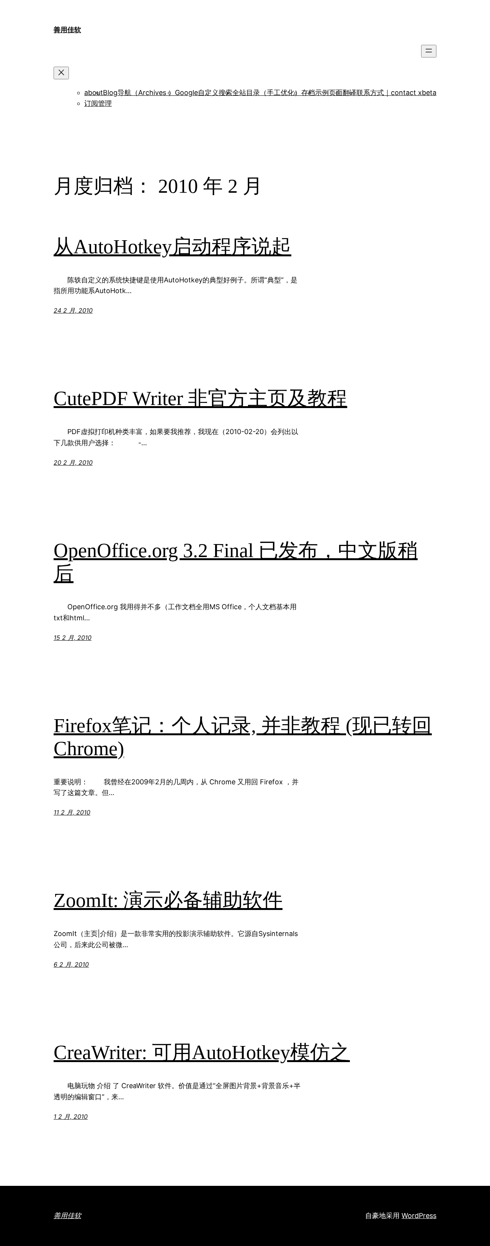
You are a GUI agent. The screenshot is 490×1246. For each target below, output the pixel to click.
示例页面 (329, 93)
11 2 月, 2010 (72, 812)
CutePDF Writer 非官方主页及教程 (200, 398)
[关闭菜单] (61, 73)
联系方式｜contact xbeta (396, 93)
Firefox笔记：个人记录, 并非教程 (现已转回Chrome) (243, 737)
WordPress (419, 1216)
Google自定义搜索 (203, 93)
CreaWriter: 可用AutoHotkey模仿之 (202, 1052)
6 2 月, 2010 (71, 964)
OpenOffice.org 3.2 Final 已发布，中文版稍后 (236, 561)
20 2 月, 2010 (73, 462)
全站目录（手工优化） (266, 93)
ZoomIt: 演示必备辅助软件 (168, 900)
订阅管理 (98, 103)
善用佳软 (67, 30)
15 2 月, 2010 (72, 637)
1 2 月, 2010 (71, 1116)
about (93, 93)
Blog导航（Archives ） (139, 93)
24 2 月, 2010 (73, 310)
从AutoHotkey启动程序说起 (172, 246)
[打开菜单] (428, 51)
